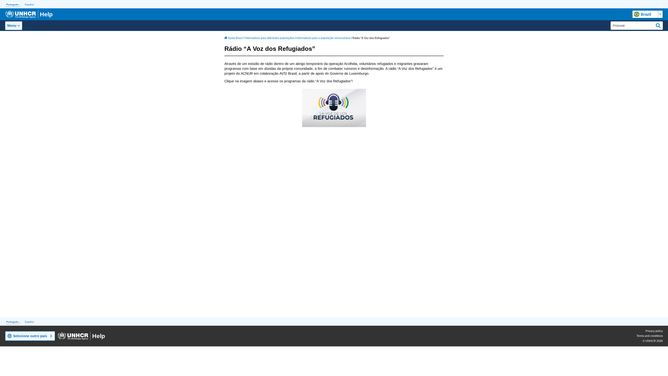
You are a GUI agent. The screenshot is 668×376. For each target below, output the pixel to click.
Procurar (658, 25)
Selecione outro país (30, 336)
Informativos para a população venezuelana (323, 38)
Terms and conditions (650, 335)
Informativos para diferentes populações (269, 38)
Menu (11, 26)
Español (29, 4)
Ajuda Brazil (235, 38)
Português (12, 4)
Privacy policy (654, 331)
